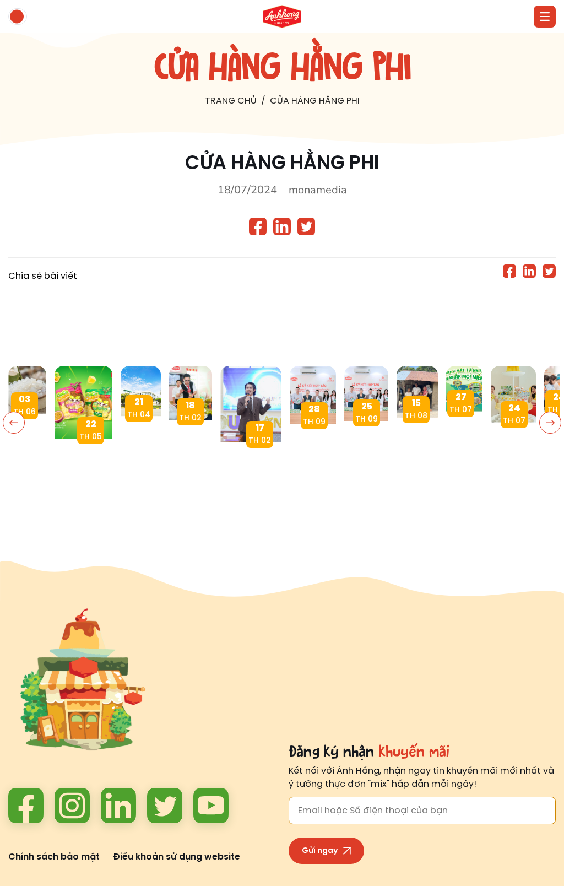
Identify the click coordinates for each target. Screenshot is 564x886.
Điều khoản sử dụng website (176, 857)
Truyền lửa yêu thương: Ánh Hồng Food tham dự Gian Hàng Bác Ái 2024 (190, 439)
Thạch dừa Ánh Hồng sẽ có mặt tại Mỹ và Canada (366, 440)
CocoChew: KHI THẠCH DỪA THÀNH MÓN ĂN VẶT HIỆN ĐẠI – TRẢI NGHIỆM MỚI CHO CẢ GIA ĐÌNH (83, 457)
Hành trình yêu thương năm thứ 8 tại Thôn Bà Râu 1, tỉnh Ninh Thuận (417, 436)
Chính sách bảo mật (54, 857)
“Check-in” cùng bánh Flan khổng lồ (513, 441)
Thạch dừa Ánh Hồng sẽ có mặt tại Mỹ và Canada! (312, 442)
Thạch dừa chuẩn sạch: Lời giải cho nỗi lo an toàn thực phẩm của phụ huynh (27, 433)
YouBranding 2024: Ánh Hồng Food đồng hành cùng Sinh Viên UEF (251, 461)
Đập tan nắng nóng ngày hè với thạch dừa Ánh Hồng (464, 430)
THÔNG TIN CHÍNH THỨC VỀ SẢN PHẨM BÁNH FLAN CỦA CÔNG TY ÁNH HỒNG (140, 435)
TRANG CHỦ (231, 101)
